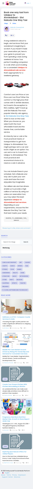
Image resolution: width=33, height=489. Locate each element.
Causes (27, 262)
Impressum (22, 475)
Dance (12, 266)
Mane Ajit (6, 430)
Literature (6, 276)
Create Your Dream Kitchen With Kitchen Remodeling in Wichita (14, 385)
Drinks (20, 266)
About (3, 475)
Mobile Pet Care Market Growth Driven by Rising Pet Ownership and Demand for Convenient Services (15, 352)
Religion (19, 280)
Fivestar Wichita (8, 395)
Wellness (5, 286)
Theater (22, 283)
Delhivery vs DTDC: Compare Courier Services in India (16, 318)
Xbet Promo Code (8, 463)
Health (15, 273)
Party (12, 280)
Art (20, 262)
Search (26, 242)
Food (12, 269)
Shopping (5, 283)
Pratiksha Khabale (8, 362)
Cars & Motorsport (9, 262)
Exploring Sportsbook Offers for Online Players (14, 453)
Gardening (6, 273)
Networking (24, 276)
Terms (9, 475)
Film (26, 266)
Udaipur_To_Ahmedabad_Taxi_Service (16, 219)
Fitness (4, 269)
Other (14, 23)
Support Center (7, 477)
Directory (17, 477)
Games (19, 269)
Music (15, 276)
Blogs (6, 23)
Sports (14, 283)
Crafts (4, 266)
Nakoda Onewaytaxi (17, 27)
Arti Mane (6, 328)
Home (22, 273)
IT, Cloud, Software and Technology (15, 290)
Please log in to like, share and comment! (16, 228)
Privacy (14, 475)
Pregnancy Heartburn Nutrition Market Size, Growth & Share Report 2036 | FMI (15, 419)
